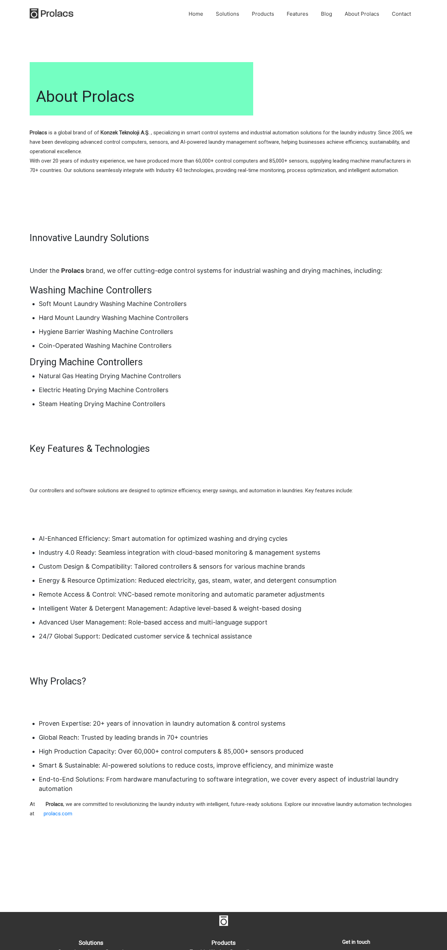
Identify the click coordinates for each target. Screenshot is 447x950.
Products (263, 13)
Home (196, 13)
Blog (326, 13)
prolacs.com (58, 813)
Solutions (227, 13)
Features (297, 13)
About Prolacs (362, 13)
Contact (401, 13)
